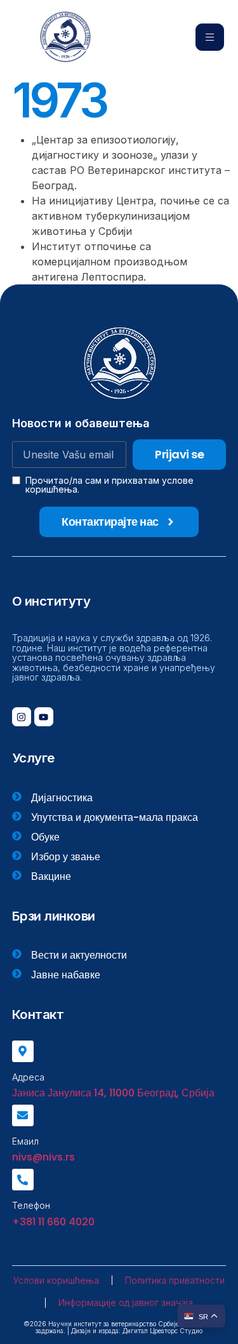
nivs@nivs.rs (43, 1157)
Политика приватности (175, 1280)
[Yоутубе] (43, 716)
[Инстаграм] (21, 716)
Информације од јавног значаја (125, 1302)
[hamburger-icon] (209, 37)
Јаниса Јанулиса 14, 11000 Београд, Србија (113, 1093)
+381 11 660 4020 (53, 1221)
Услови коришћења (56, 1280)
